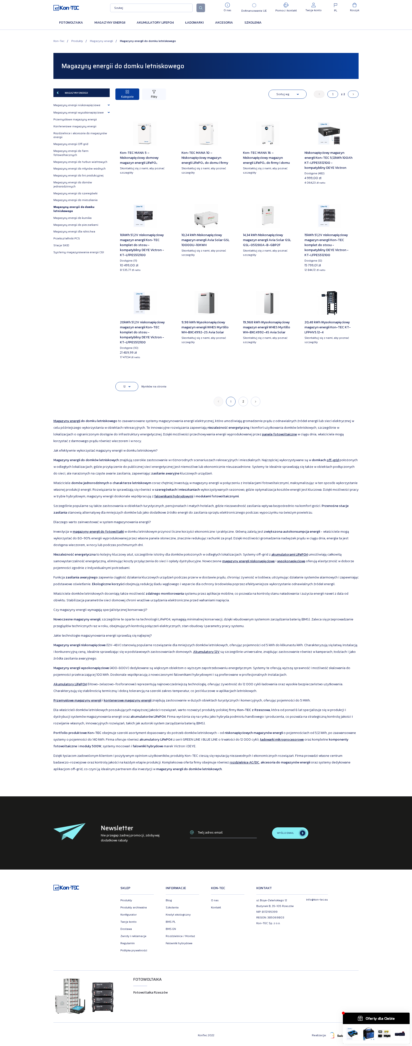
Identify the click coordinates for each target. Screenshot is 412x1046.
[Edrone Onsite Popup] (206, 523)
